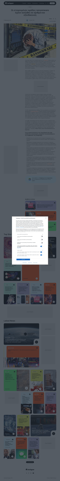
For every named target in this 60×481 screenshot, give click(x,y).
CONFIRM (23, 259)
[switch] (41, 236)
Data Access (30, 262)
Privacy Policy (35, 262)
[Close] (46, 218)
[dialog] (30, 240)
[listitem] (30, 234)
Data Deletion (25, 262)
